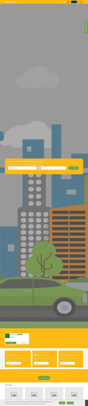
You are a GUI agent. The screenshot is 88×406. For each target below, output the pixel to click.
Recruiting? (86, 26)
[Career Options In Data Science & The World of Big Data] (74, 394)
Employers (80, 1)
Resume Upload (11, 171)
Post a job (44, 378)
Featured (19, 334)
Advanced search (19, 171)
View (11, 342)
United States (15, 335)
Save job (23, 342)
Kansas (11, 335)
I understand (70, 402)
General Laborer (13, 334)
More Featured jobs (8, 345)
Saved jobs (64, 1)
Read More (62, 402)
